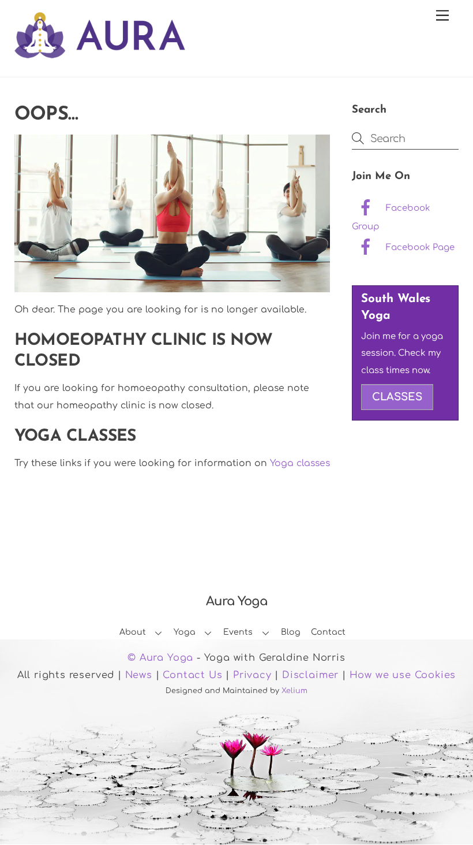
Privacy (252, 675)
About (132, 632)
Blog (291, 632)
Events (238, 632)
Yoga (185, 632)
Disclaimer (310, 675)
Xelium (294, 691)
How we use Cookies (403, 675)
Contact (328, 632)
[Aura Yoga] (99, 51)
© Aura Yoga (160, 658)
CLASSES (397, 397)
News (138, 675)
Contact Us (192, 675)
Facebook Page (419, 247)
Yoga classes (300, 463)
